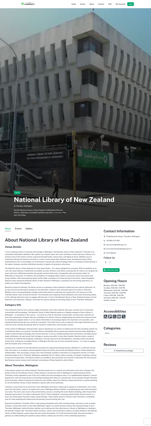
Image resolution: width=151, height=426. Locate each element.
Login (131, 4)
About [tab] (8, 228)
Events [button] (82, 4)
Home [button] (73, 4)
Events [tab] (18, 228)
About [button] (91, 4)
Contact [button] (101, 4)
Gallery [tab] (29, 228)
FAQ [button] (109, 4)
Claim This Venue (112, 270)
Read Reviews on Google (124, 351)
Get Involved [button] (120, 4)
